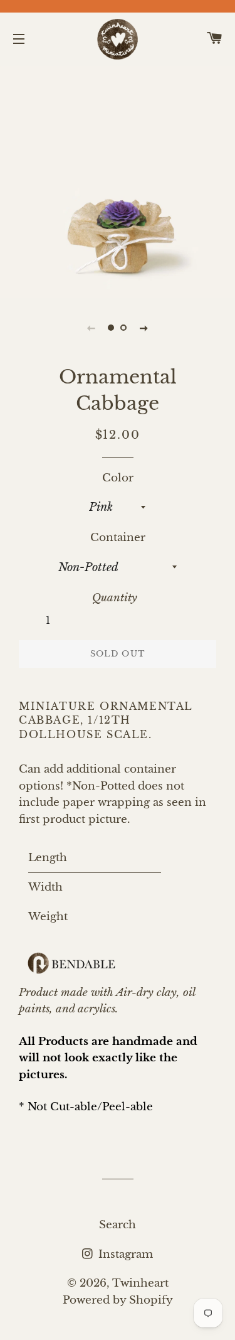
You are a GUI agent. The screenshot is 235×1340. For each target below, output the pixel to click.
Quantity (114, 597)
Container (117, 537)
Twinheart (140, 1283)
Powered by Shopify (118, 1300)
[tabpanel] (117, 180)
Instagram (124, 1254)
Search (117, 1224)
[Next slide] (144, 327)
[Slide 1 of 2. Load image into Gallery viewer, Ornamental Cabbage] (111, 327)
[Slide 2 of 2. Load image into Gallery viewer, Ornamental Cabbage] (124, 327)
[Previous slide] (91, 327)
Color (117, 478)
